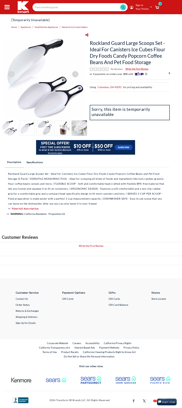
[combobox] (80, 7)
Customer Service (27, 292)
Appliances (26, 27)
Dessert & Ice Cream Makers (75, 27)
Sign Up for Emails (26, 322)
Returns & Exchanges (27, 310)
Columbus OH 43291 (110, 87)
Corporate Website (57, 343)
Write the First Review (136, 68)
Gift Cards (68, 298)
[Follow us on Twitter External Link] (144, 400)
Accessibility (92, 343)
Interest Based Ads (84, 347)
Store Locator (158, 298)
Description (14, 162)
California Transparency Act (54, 347)
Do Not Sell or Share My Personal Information (89, 356)
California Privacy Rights (117, 343)
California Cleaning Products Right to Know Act (109, 351)
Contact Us (22, 298)
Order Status (23, 304)
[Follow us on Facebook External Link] (133, 400)
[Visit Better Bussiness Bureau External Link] (20, 399)
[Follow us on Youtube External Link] (155, 400)
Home (14, 27)
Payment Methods (109, 347)
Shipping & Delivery (27, 316)
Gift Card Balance (118, 304)
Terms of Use (49, 351)
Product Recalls (70, 351)
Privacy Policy (131, 347)
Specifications (34, 162)
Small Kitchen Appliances (46, 27)
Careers (77, 343)
